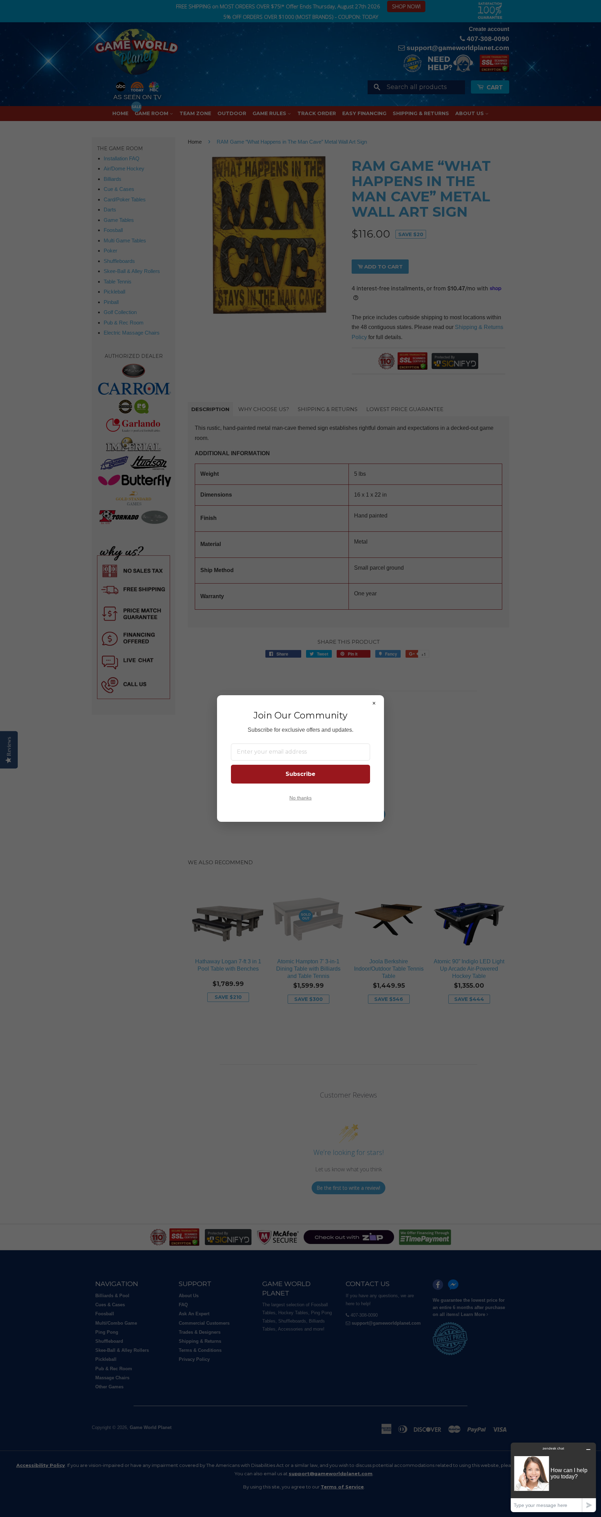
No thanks (300, 798)
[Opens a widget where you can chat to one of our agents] (553, 1477)
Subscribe (300, 774)
